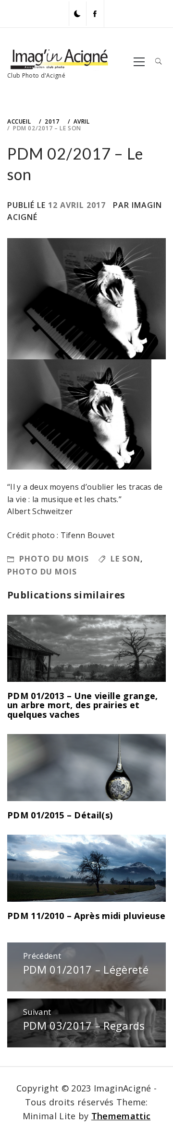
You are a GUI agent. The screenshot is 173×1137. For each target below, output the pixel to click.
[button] (77, 13)
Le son (125, 558)
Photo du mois (54, 558)
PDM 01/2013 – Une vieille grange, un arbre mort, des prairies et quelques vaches (82, 705)
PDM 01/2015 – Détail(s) (59, 815)
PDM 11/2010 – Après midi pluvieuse (86, 915)
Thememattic (121, 1116)
